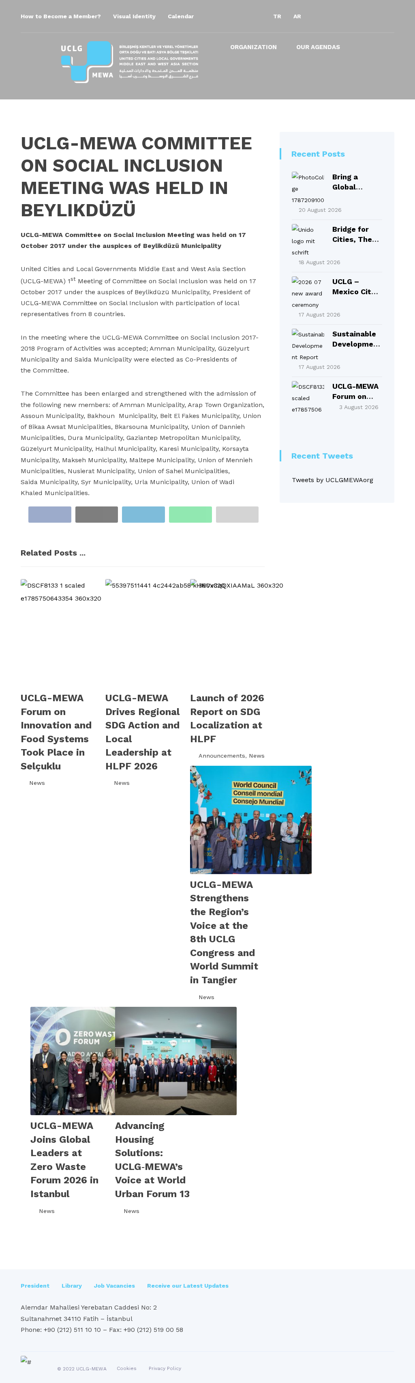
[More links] (364, 50)
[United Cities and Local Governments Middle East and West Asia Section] (129, 62)
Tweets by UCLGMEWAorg (332, 480)
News (37, 783)
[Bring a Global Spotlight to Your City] (308, 188)
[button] (321, 16)
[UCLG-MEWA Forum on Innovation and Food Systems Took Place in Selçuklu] (308, 397)
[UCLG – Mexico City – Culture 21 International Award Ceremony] (308, 292)
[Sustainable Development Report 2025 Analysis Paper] (308, 345)
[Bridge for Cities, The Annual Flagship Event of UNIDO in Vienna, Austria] (308, 240)
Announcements (222, 755)
